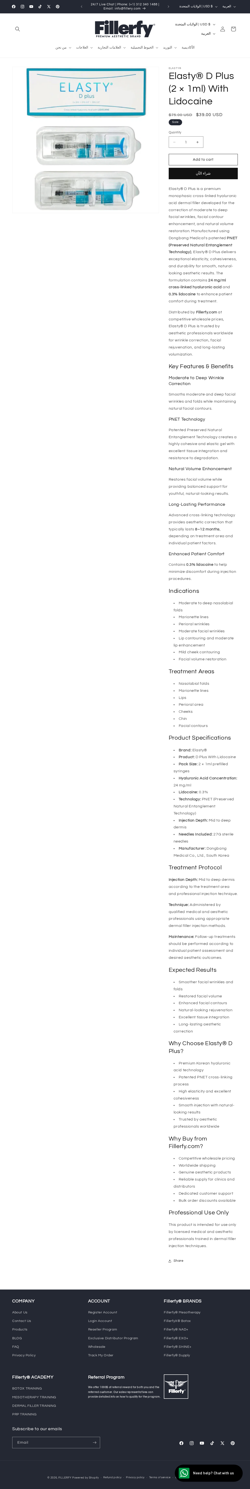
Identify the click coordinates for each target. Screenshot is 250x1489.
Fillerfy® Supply (177, 1355)
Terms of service (160, 1477)
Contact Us (21, 1321)
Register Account (102, 1312)
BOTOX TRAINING (27, 1388)
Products (20, 1329)
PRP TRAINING (24, 1414)
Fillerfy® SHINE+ (178, 1347)
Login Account (100, 1321)
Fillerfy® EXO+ (176, 1338)
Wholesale (96, 1347)
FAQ (15, 1347)
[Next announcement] (168, 6)
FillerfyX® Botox (177, 1321)
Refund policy (112, 1477)
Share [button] (179, 1260)
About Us (20, 1312)
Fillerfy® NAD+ (176, 1329)
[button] (17, 29)
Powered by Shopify (85, 1477)
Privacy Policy (24, 1355)
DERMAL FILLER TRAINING (34, 1406)
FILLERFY (65, 1477)
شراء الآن (203, 173)
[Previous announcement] (81, 6)
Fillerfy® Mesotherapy (182, 1312)
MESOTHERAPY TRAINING (34, 1397)
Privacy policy (135, 1477)
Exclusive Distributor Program (113, 1338)
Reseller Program (102, 1329)
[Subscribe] (94, 1442)
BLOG (17, 1338)
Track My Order (101, 1355)
